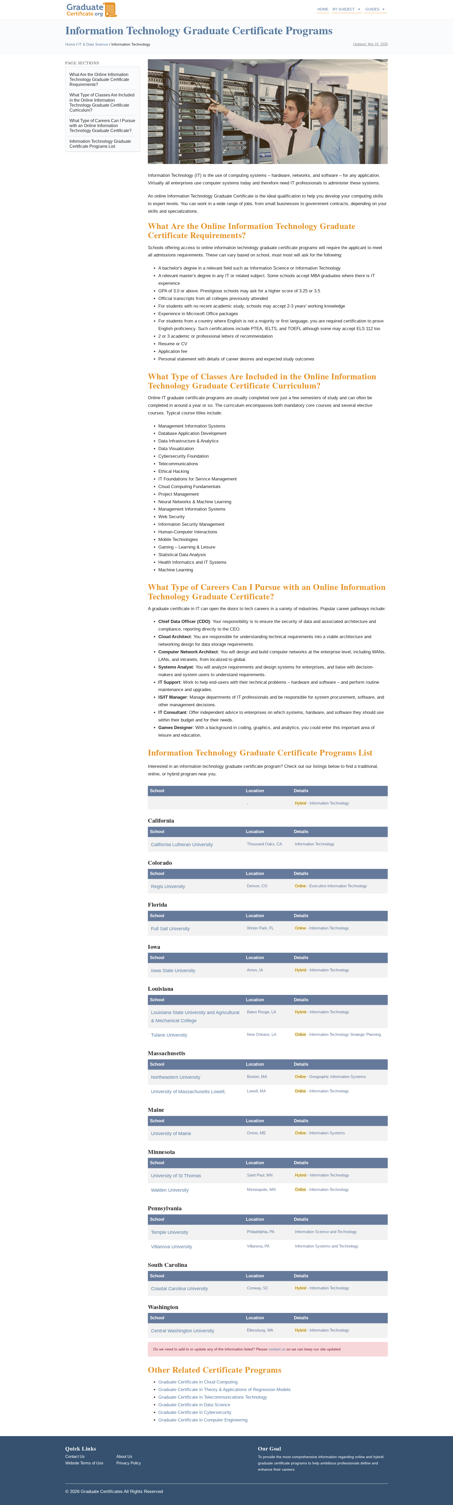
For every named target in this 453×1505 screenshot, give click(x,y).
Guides (372, 9)
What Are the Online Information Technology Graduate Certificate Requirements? (99, 79)
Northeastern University (175, 1077)
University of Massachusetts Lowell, (188, 1091)
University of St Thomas (176, 1175)
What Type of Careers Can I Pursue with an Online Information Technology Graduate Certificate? (102, 125)
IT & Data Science (93, 44)
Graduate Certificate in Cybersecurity (194, 1412)
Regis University (168, 886)
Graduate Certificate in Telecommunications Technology (212, 1397)
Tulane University (169, 1035)
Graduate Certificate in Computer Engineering (202, 1420)
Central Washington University (182, 1330)
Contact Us (75, 1456)
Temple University (169, 1232)
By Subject (344, 9)
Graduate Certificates (102, 1491)
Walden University (170, 1190)
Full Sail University (170, 928)
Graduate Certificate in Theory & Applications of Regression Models (224, 1389)
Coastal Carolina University (179, 1288)
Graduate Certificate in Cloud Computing (198, 1382)
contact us (276, 1349)
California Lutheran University (182, 844)
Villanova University (171, 1246)
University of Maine (171, 1133)
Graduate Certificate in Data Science (194, 1404)
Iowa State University (173, 970)
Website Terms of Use (84, 1463)
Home (322, 9)
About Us (124, 1456)
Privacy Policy (128, 1463)
